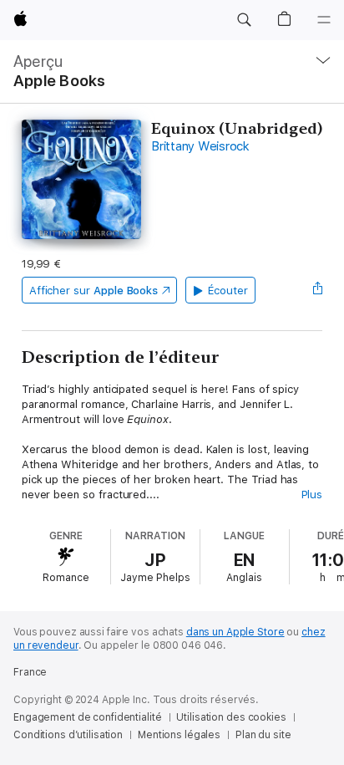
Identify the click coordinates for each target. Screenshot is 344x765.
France (30, 672)
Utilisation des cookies (231, 717)
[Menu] (324, 20)
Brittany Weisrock (200, 146)
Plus (312, 494)
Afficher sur (93, 290)
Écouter (228, 290)
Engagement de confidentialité (87, 717)
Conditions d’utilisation (68, 735)
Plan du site (263, 735)
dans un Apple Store (235, 632)
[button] (244, 20)
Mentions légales (179, 735)
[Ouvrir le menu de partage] (317, 290)
